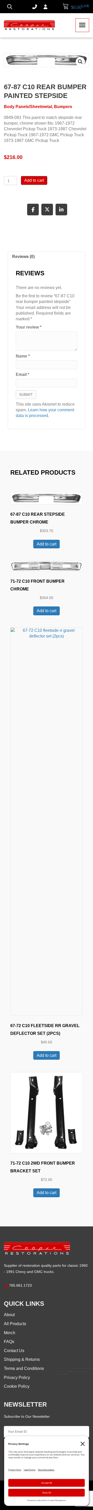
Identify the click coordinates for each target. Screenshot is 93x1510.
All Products (15, 1324)
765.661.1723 (20, 1285)
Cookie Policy (16, 1386)
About (9, 1314)
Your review (28, 327)
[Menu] (82, 25)
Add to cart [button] (46, 544)
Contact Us (14, 1350)
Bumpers (63, 106)
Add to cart (34, 180)
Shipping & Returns (22, 1359)
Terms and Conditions (24, 1368)
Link (85, 6)
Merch (9, 1333)
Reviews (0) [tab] (23, 256)
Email (22, 374)
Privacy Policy (17, 1377)
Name (23, 356)
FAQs (9, 1341)
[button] (80, 61)
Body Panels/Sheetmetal (28, 106)
